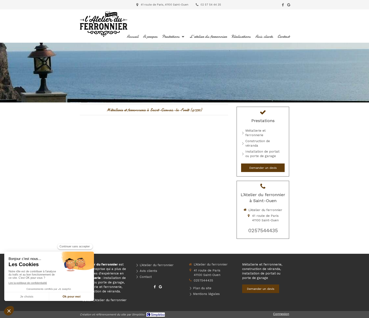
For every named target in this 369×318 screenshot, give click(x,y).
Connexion (281, 314)
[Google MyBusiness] (288, 5)
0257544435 (263, 230)
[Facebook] (283, 5)
